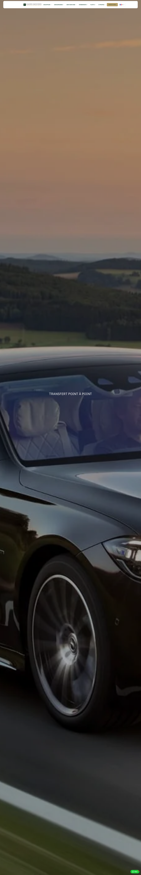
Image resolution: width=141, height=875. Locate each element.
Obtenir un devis (112, 4)
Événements (83, 4)
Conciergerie (58, 4)
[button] (134, 871)
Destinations (71, 4)
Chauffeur (46, 4)
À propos (101, 4)
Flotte (92, 4)
